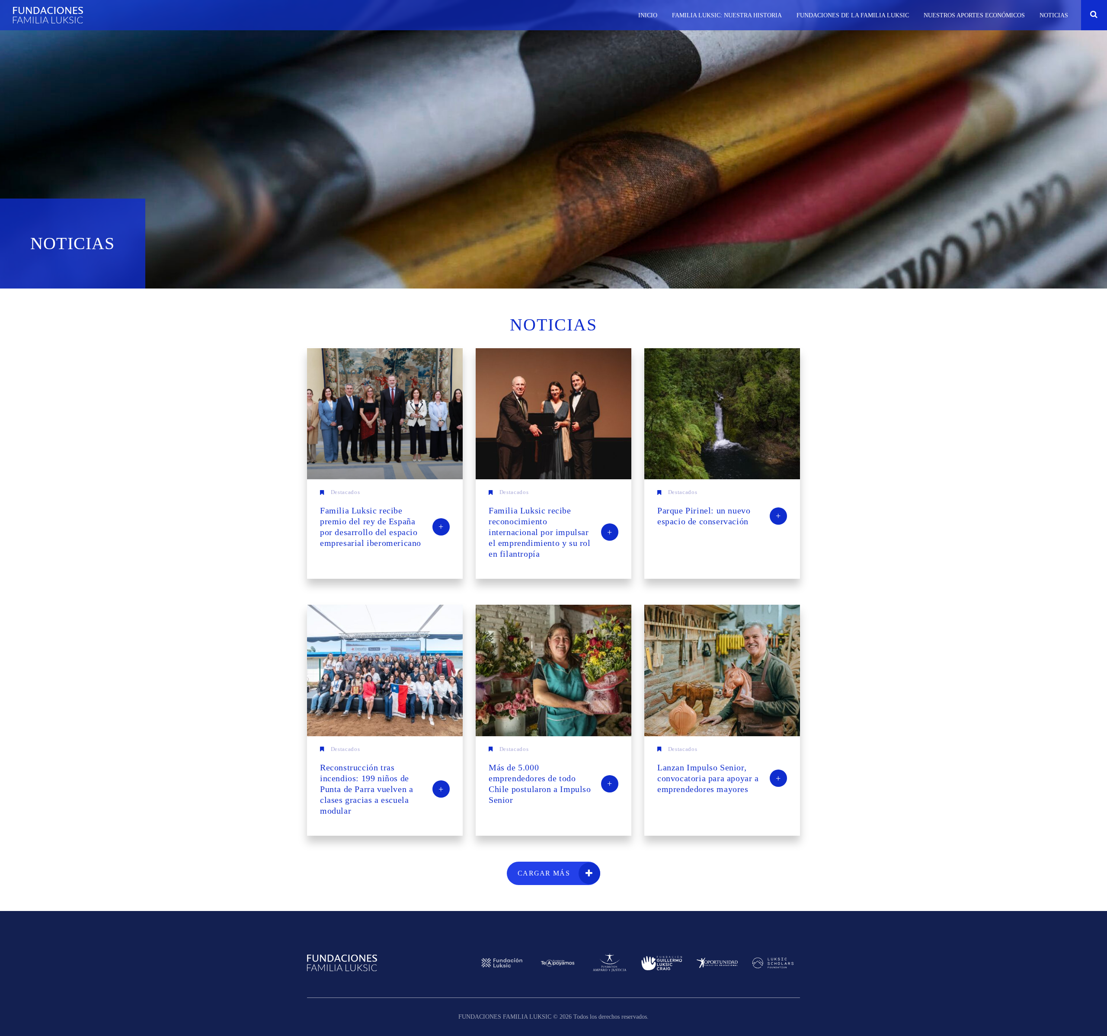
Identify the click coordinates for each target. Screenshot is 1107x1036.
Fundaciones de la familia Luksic (853, 15)
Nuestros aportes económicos (974, 15)
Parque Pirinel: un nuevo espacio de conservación (719, 516)
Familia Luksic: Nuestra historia (727, 15)
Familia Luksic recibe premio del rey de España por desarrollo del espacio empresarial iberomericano (382, 527)
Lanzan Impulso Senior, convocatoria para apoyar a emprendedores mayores (719, 778)
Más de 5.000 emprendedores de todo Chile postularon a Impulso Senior (550, 784)
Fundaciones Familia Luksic (48, 15)
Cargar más (544, 873)
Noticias (1054, 15)
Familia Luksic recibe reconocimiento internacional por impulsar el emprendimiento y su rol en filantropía (550, 532)
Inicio (647, 15)
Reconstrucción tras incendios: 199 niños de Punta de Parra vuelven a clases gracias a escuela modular (382, 789)
